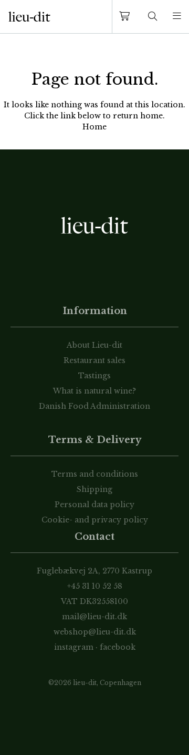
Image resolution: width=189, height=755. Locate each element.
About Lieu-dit (94, 345)
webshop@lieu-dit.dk (95, 632)
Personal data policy (94, 504)
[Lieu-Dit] (29, 17)
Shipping (94, 489)
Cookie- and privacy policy (94, 520)
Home (94, 127)
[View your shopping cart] (126, 16)
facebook (117, 647)
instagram (73, 647)
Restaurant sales (94, 360)
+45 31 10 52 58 (94, 586)
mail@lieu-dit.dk (94, 616)
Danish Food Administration (94, 406)
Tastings (94, 375)
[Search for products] (153, 16)
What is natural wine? (94, 391)
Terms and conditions (94, 474)
